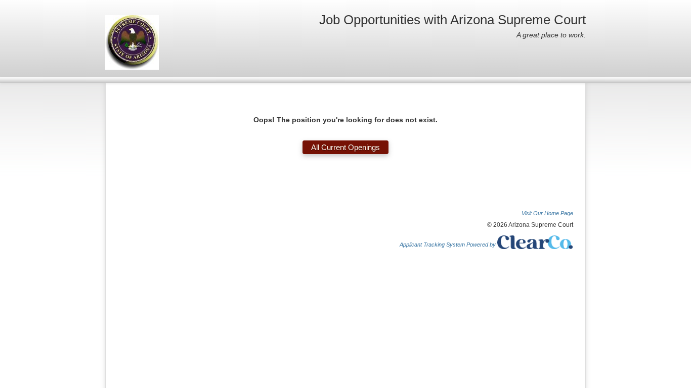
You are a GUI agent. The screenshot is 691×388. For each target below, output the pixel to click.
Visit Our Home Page (547, 213)
